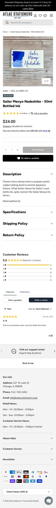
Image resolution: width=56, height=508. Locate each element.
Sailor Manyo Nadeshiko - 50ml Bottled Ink (27, 32)
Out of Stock (38, 149)
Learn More (28, 8)
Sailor (5, 90)
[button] (45, 15)
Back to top (28, 363)
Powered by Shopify (30, 501)
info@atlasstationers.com (23, 397)
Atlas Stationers (15, 501)
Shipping (7, 126)
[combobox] (28, 22)
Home (5, 32)
